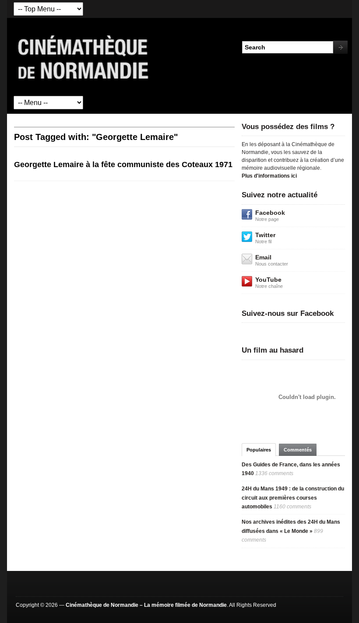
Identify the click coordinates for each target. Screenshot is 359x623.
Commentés (298, 449)
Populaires (258, 449)
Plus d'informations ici (269, 176)
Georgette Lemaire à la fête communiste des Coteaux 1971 (123, 164)
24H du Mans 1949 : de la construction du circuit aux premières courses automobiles (293, 498)
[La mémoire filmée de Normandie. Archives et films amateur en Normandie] (84, 56)
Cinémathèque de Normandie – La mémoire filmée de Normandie (146, 605)
